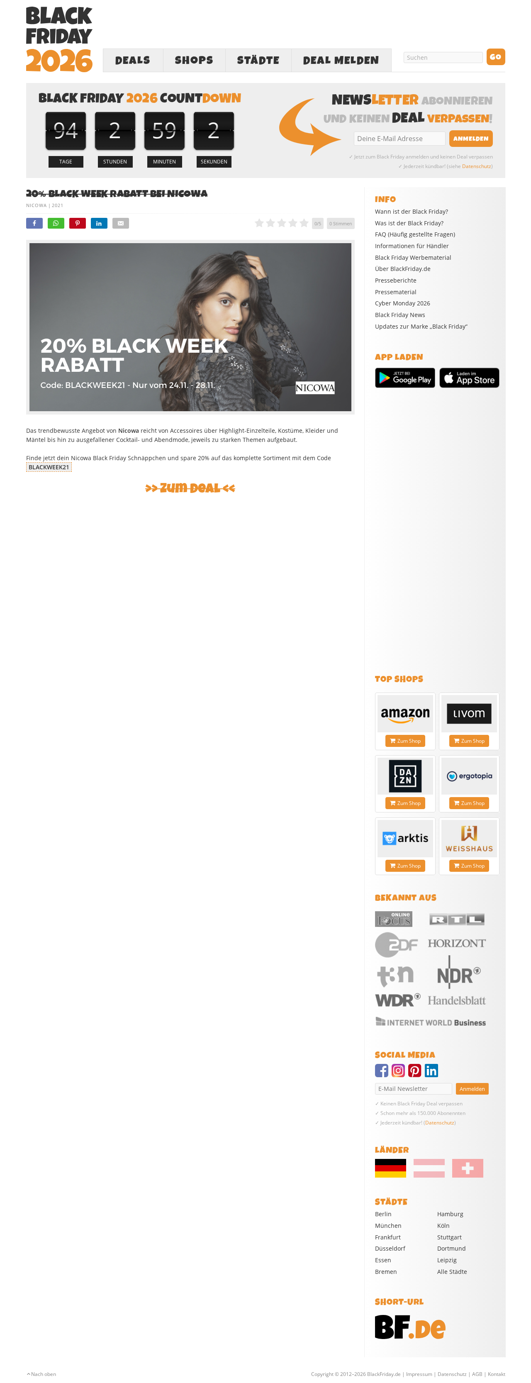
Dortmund (451, 1248)
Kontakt (496, 1374)
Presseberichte (396, 280)
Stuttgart (449, 1237)
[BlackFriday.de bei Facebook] (383, 1074)
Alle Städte (452, 1272)
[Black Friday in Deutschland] (393, 1175)
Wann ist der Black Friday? (411, 211)
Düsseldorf (390, 1248)
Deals (133, 60)
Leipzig (447, 1260)
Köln (443, 1225)
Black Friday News (400, 315)
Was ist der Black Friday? (409, 223)
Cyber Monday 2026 (402, 303)
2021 (57, 205)
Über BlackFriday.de (403, 269)
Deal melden (341, 60)
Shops (194, 60)
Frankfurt (388, 1237)
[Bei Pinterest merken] (77, 223)
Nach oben (43, 1374)
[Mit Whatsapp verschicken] (56, 223)
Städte (258, 60)
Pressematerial (396, 292)
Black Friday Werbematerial (413, 257)
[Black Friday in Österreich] (429, 1175)
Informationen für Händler (412, 246)
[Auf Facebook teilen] (34, 223)
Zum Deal (190, 488)
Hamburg (450, 1214)
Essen (383, 1260)
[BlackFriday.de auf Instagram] (400, 1074)
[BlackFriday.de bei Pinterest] (416, 1074)
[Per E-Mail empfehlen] (120, 223)
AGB (477, 1374)
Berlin (383, 1214)
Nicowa (36, 205)
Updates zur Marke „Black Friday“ (421, 326)
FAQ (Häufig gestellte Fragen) (415, 234)
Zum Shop (409, 740)
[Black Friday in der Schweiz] (464, 1175)
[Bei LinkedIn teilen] (99, 223)
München (388, 1225)
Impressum (419, 1374)
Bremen (386, 1272)
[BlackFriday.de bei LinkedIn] (433, 1074)
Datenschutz (476, 166)
